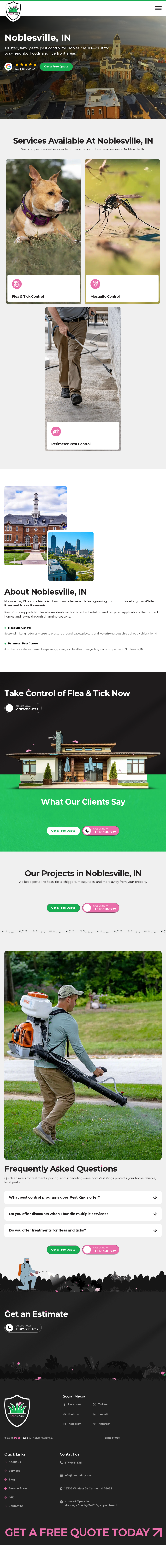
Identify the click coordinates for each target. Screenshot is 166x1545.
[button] (83, 1197)
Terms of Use (111, 1437)
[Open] (158, 8)
